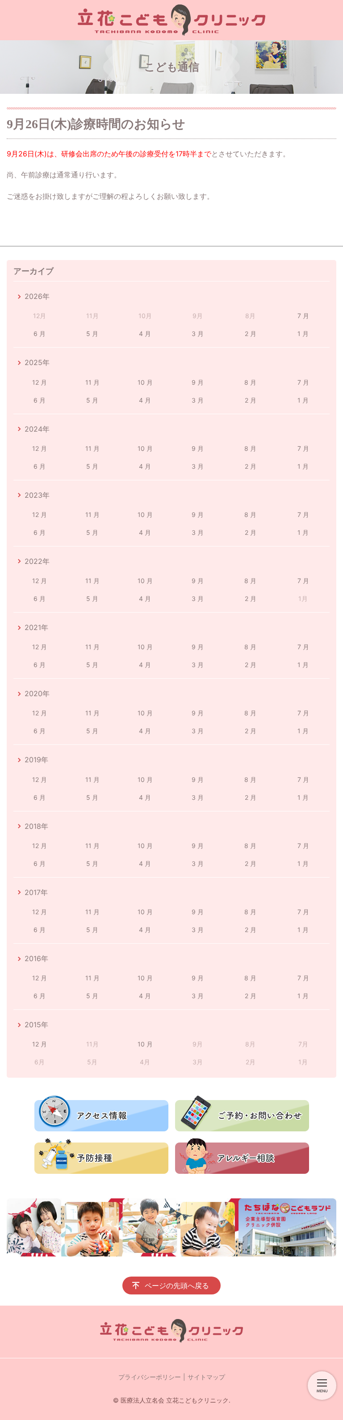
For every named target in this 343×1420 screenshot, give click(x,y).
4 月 (145, 333)
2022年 (37, 561)
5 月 (92, 333)
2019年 (36, 759)
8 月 (250, 382)
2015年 (36, 1024)
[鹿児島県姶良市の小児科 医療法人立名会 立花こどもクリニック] (171, 20)
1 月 (303, 333)
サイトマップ (206, 1377)
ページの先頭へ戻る (177, 1285)
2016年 (36, 958)
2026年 (37, 296)
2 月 (250, 333)
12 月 (39, 382)
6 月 (39, 333)
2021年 (36, 627)
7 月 (303, 315)
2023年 (37, 495)
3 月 (198, 333)
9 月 (198, 382)
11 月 (92, 382)
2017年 (36, 892)
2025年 (37, 362)
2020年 (37, 693)
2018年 (36, 826)
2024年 (37, 428)
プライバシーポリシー (149, 1377)
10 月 (145, 382)
